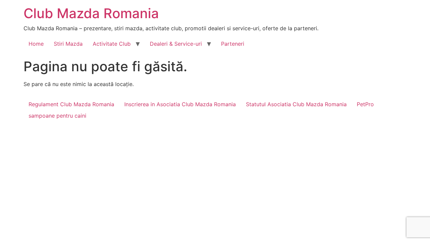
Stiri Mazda (68, 43)
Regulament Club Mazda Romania (71, 104)
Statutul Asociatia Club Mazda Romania (296, 104)
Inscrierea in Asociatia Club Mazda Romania (180, 104)
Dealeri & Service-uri (176, 43)
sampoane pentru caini (57, 115)
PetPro (365, 104)
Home (36, 43)
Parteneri (232, 43)
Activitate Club (112, 43)
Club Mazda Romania (91, 13)
